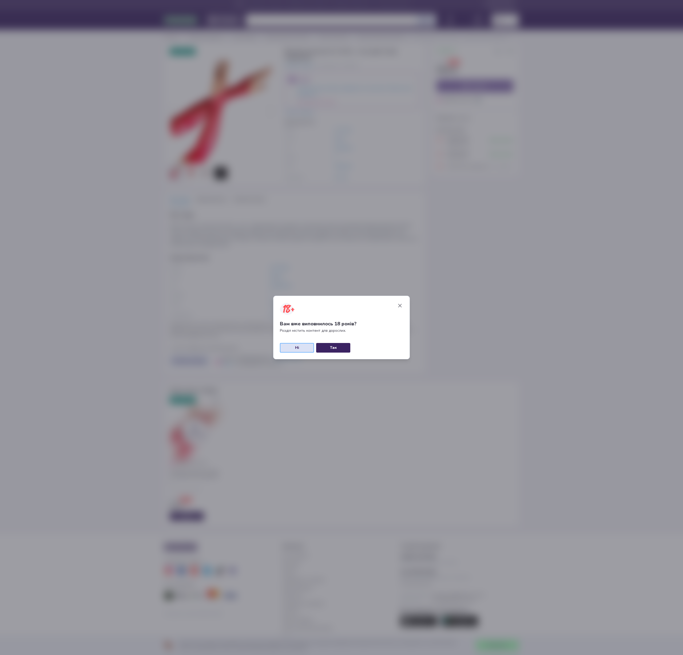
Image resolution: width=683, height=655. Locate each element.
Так (333, 347)
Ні (297, 347)
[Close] (400, 305)
